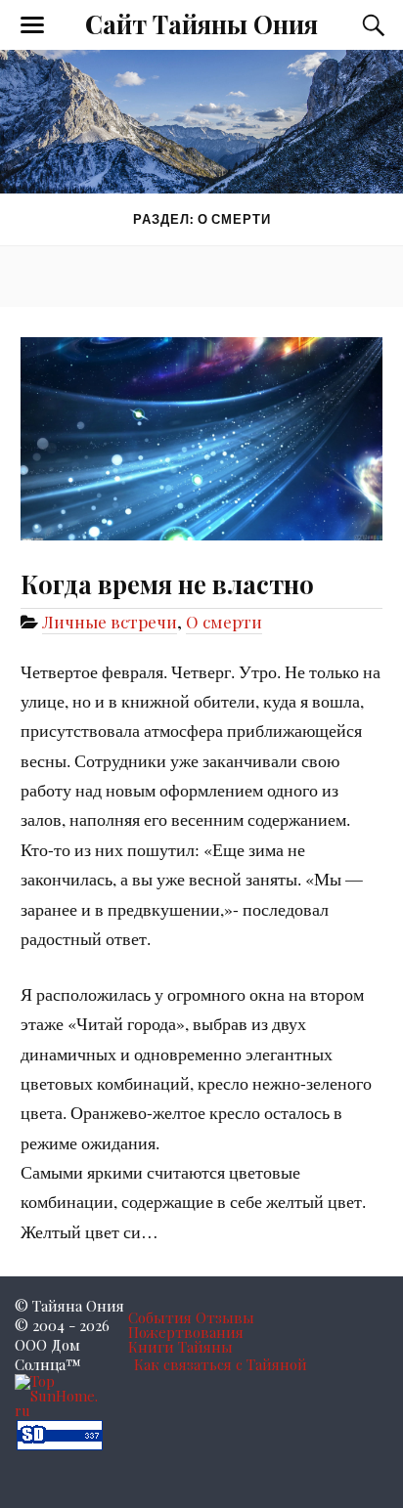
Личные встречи (109, 621)
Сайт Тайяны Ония (201, 23)
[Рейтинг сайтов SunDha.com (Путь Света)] (60, 1444)
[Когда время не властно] (201, 423)
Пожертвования (186, 1332)
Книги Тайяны (180, 1347)
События (160, 1317)
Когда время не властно (167, 583)
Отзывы (225, 1317)
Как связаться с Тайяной (220, 1364)
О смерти (224, 621)
